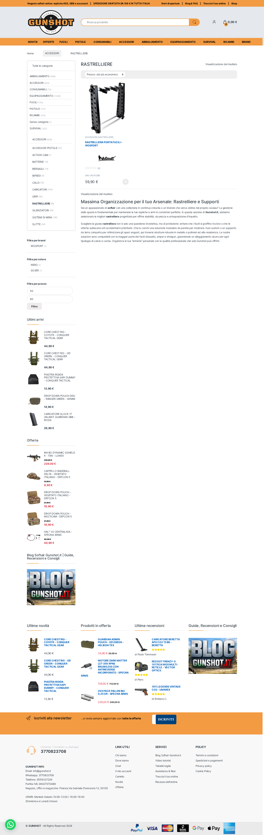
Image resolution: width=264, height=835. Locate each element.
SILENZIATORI (43, 210)
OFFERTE (48, 41)
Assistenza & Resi (165, 771)
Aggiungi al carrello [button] (123, 182)
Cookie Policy (203, 771)
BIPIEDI (38, 175)
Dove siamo (122, 760)
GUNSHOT (35, 825)
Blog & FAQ (191, 3)
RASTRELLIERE (105, 137)
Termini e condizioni (207, 755)
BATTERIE (40, 161)
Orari (118, 765)
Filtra (34, 306)
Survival (209, 41)
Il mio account (123, 771)
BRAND (246, 41)
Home (30, 53)
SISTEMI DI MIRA (44, 217)
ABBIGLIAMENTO (42, 76)
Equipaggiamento (183, 41)
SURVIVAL (38, 128)
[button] (10, 824)
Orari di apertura (170, 3)
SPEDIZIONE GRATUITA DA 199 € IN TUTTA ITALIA (121, 3)
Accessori (126, 41)
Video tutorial (162, 760)
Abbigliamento (152, 41)
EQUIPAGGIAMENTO (45, 95)
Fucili (63, 41)
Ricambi (228, 41)
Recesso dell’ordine (166, 781)
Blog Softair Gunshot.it (168, 755)
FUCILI (36, 102)
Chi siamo (120, 755)
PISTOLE (38, 108)
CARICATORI (42, 189)
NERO (34, 264)
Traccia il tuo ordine (214, 3)
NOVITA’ (33, 41)
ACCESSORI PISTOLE (47, 147)
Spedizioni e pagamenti (209, 760)
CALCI (38, 182)
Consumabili (102, 41)
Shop (234, 3)
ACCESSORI (52, 53)
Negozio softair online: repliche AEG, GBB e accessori (57, 3)
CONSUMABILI (40, 89)
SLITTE (38, 224)
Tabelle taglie (163, 765)
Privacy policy (204, 765)
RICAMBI (37, 115)
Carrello (119, 776)
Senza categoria (41, 121)
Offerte (119, 787)
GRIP (37, 196)
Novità (119, 781)
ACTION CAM (41, 154)
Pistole (80, 41)
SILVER (35, 270)
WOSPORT (37, 245)
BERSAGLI (40, 168)
